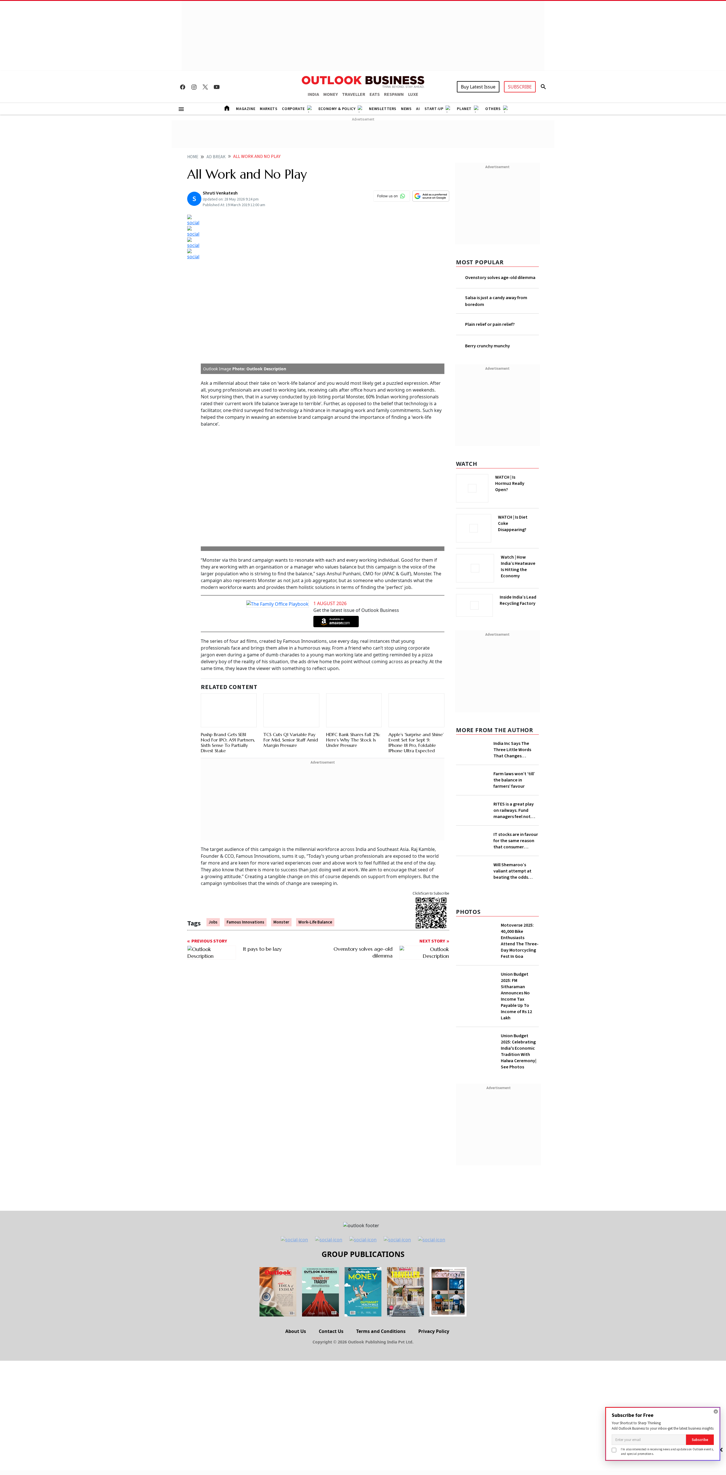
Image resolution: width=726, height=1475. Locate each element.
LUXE (413, 94)
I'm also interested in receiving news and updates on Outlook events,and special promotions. (667, 1451)
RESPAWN (394, 94)
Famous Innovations (245, 781)
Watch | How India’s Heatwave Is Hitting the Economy (518, 569)
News (406, 109)
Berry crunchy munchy (487, 346)
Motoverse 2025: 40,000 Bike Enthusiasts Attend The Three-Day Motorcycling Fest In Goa (520, 981)
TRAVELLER (353, 94)
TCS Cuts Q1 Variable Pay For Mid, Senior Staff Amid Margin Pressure (290, 598)
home (192, 157)
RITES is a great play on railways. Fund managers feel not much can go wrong (513, 825)
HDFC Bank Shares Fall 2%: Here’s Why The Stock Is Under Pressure (353, 598)
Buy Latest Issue (478, 87)
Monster (281, 781)
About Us (295, 1372)
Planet (464, 109)
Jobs (213, 781)
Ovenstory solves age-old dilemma (500, 277)
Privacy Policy (433, 1372)
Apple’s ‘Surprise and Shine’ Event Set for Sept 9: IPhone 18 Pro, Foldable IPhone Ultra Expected (416, 601)
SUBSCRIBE (520, 87)
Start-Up (434, 109)
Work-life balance (315, 781)
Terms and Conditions (381, 1372)
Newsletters (382, 109)
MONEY (330, 94)
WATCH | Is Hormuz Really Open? (519, 480)
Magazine (245, 109)
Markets (268, 109)
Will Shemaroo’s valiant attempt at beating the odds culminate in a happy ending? (514, 903)
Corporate (293, 109)
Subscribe (700, 1439)
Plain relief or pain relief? (490, 324)
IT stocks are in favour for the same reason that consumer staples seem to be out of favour (515, 864)
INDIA (313, 94)
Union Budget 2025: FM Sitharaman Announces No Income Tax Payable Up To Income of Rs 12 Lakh (516, 1037)
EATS (375, 94)
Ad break (215, 157)
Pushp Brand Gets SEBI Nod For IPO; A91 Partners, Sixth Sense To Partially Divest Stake (228, 601)
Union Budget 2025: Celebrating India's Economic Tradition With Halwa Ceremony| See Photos (518, 1092)
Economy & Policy (337, 109)
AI (418, 109)
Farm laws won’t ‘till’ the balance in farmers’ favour (514, 786)
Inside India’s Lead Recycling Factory (519, 600)
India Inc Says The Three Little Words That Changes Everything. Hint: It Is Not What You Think (514, 748)
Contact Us (331, 1372)
